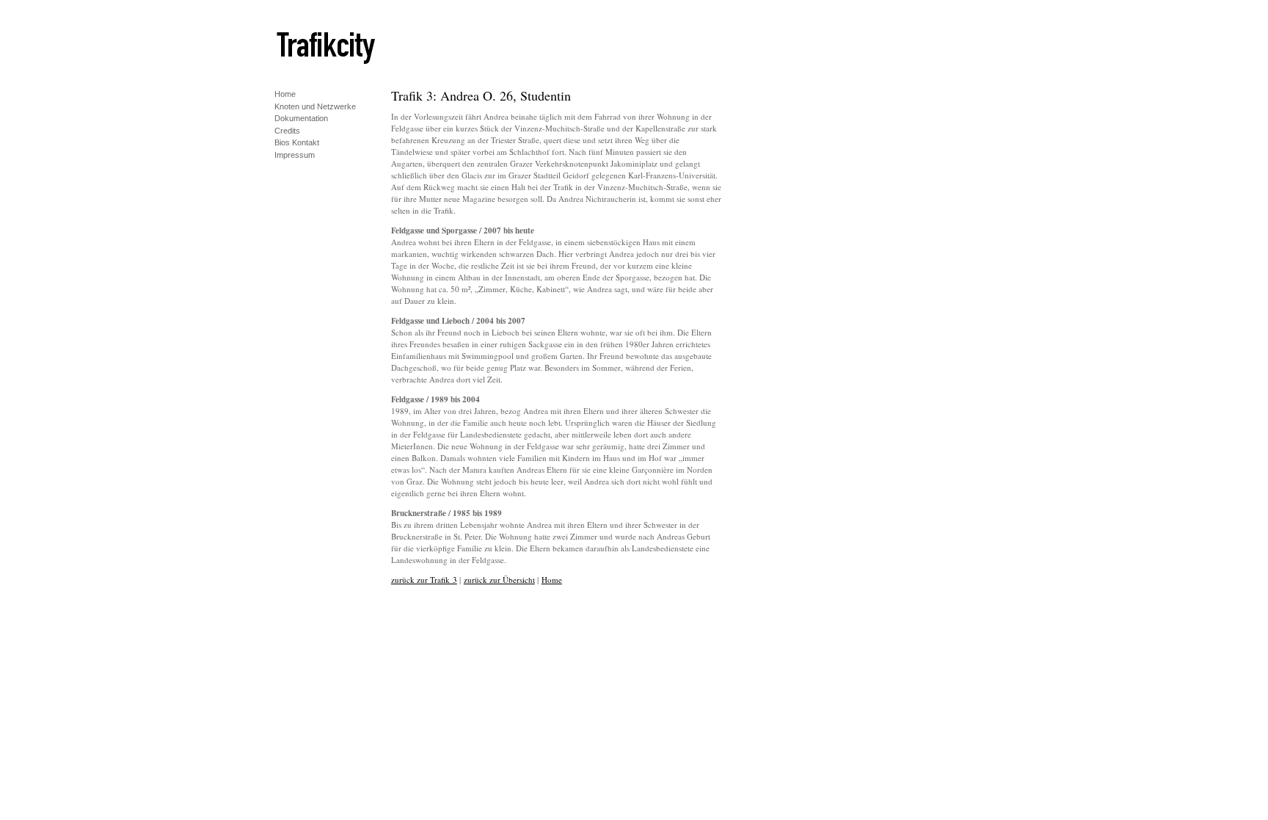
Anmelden (292, 166)
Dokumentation (301, 117)
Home (285, 93)
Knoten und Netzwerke (315, 105)
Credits (287, 129)
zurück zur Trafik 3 (424, 579)
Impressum (294, 153)
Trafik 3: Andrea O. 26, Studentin (481, 95)
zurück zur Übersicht (499, 579)
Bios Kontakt (296, 141)
